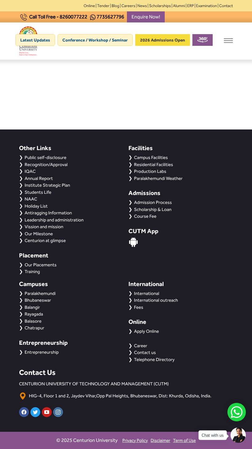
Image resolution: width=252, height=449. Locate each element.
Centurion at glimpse (45, 240)
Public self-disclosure (45, 157)
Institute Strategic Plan (47, 185)
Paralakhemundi (40, 293)
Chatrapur (34, 328)
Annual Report (39, 178)
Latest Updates (35, 40)
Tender (103, 5)
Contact (226, 5)
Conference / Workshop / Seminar (95, 40)
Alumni (179, 5)
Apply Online (146, 331)
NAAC (31, 199)
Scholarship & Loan (152, 209)
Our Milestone (39, 233)
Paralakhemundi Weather (158, 178)
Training (32, 271)
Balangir (32, 307)
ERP (190, 5)
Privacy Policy (135, 440)
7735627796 (110, 17)
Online (89, 5)
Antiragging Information (48, 213)
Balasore (33, 321)
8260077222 (73, 17)
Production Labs (150, 171)
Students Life (38, 192)
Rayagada (34, 314)
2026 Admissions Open (162, 40)
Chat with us (213, 435)
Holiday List (36, 206)
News (142, 5)
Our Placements (41, 265)
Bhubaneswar (38, 300)
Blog (115, 5)
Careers (128, 5)
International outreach (156, 300)
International (146, 293)
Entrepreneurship (42, 352)
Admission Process (153, 202)
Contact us (145, 352)
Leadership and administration (54, 220)
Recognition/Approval (46, 164)
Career (140, 345)
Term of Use (184, 440)
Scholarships (160, 5)
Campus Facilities (151, 157)
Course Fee (145, 216)
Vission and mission (44, 226)
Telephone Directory (154, 359)
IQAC (30, 171)
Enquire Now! (146, 17)
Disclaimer (160, 440)
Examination (206, 5)
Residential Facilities (153, 164)
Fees (138, 307)
